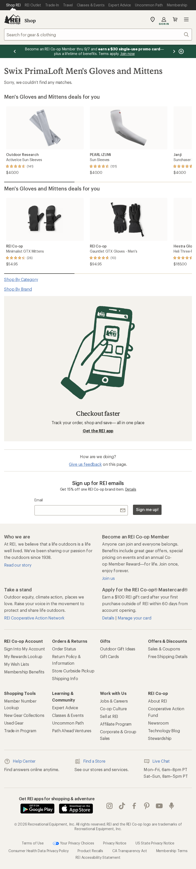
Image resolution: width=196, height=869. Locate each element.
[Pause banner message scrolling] (180, 51)
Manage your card (134, 617)
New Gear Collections (24, 715)
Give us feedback (85, 464)
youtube (159, 806)
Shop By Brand (18, 289)
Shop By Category (21, 279)
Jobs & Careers (114, 700)
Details (130, 489)
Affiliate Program (115, 723)
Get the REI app (98, 430)
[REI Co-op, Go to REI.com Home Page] (12, 19)
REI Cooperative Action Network (34, 617)
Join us (108, 578)
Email (38, 500)
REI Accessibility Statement (98, 857)
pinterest (147, 806)
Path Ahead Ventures (71, 730)
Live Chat (161, 761)
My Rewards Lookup (23, 656)
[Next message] (174, 51)
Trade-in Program (20, 730)
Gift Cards (109, 656)
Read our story (17, 564)
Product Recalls (90, 851)
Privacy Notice (114, 843)
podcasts (171, 806)
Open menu (186, 19)
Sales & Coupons (164, 648)
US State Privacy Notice (155, 843)
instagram (109, 806)
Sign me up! (147, 509)
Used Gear (13, 722)
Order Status (64, 648)
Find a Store (94, 761)
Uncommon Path (68, 722)
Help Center (24, 761)
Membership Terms (172, 851)
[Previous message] (15, 51)
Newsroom (158, 722)
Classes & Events (67, 715)
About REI (157, 700)
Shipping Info (65, 678)
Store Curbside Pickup (73, 670)
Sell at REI (109, 716)
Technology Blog (164, 730)
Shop (30, 20)
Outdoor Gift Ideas (117, 648)
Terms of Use (33, 843)
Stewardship (160, 738)
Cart (175, 19)
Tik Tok (122, 806)
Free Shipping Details (168, 656)
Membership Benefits (24, 671)
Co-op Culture (113, 708)
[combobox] (98, 34)
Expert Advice (65, 707)
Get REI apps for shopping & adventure (57, 798)
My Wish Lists (16, 664)
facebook (134, 806)
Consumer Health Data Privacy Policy (38, 851)
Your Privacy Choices (76, 843)
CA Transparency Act (129, 851)
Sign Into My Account (24, 648)
